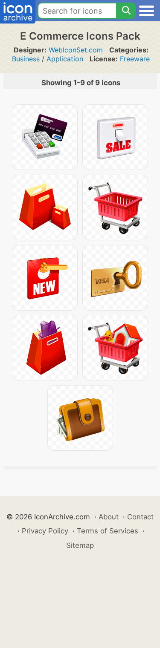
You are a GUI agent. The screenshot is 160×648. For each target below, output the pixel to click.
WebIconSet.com (76, 50)
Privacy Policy (45, 531)
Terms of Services (107, 531)
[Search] (126, 11)
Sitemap (80, 545)
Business (26, 59)
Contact (140, 517)
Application (65, 59)
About (109, 517)
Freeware (135, 59)
